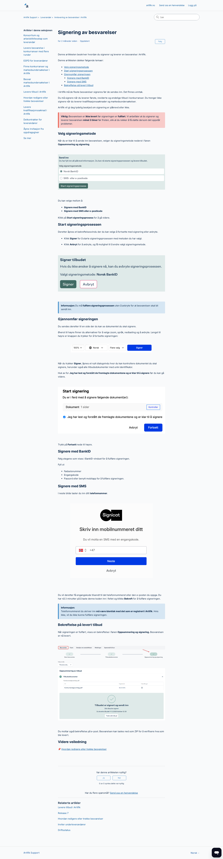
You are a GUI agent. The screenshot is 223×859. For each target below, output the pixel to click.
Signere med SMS (76, 81)
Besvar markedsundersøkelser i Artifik (37, 82)
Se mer (27, 138)
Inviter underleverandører (72, 824)
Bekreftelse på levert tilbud (78, 85)
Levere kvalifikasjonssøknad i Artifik (35, 110)
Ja (104, 778)
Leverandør (46, 17)
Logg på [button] (192, 5)
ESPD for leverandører (36, 60)
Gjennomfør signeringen (77, 74)
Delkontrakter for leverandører (33, 121)
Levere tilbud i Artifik (35, 91)
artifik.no (150, 5)
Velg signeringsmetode (76, 67)
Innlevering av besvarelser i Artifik (70, 17)
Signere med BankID (78, 78)
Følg (160, 41)
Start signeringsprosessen (78, 70)
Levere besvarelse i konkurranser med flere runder (36, 51)
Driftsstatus (64, 830)
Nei (119, 778)
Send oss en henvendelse (171, 5)
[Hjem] (26, 5)
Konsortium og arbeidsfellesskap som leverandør (36, 39)
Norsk (194, 853)
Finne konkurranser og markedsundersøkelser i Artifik (37, 70)
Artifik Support (30, 17)
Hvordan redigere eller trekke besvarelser (36, 99)
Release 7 (63, 813)
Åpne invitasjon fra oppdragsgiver (34, 130)
